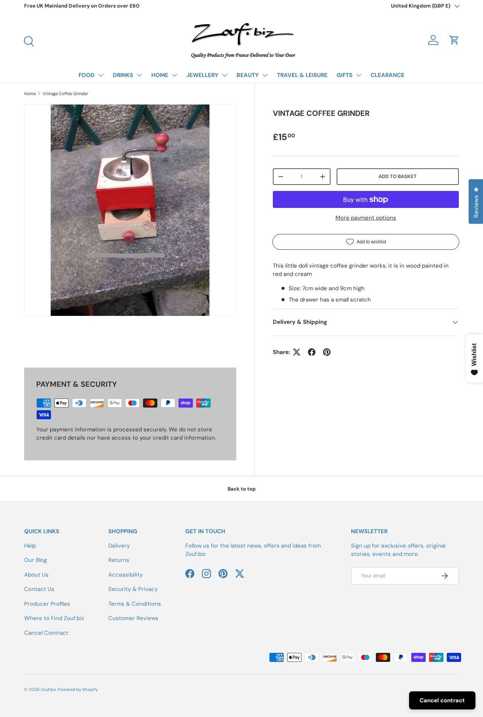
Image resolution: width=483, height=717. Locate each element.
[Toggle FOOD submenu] (100, 75)
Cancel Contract (46, 633)
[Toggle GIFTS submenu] (358, 75)
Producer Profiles (47, 604)
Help (30, 545)
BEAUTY (248, 75)
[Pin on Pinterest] (326, 352)
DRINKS (123, 75)
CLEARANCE (388, 75)
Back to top (242, 489)
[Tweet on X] (296, 352)
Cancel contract (442, 700)
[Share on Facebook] (311, 352)
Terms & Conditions (134, 604)
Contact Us (39, 589)
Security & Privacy (133, 589)
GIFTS (344, 75)
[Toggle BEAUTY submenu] (264, 75)
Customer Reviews (133, 618)
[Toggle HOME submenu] (174, 75)
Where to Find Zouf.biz (54, 618)
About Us (36, 575)
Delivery (119, 545)
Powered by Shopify (78, 689)
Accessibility (125, 575)
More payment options (365, 218)
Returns (118, 560)
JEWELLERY (202, 75)
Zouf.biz (48, 689)
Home (30, 93)
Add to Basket (397, 176)
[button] (454, 40)
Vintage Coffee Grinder (65, 93)
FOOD (86, 75)
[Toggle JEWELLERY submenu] (224, 75)
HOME (159, 75)
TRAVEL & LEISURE (302, 75)
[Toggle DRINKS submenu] (139, 75)
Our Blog (35, 560)
